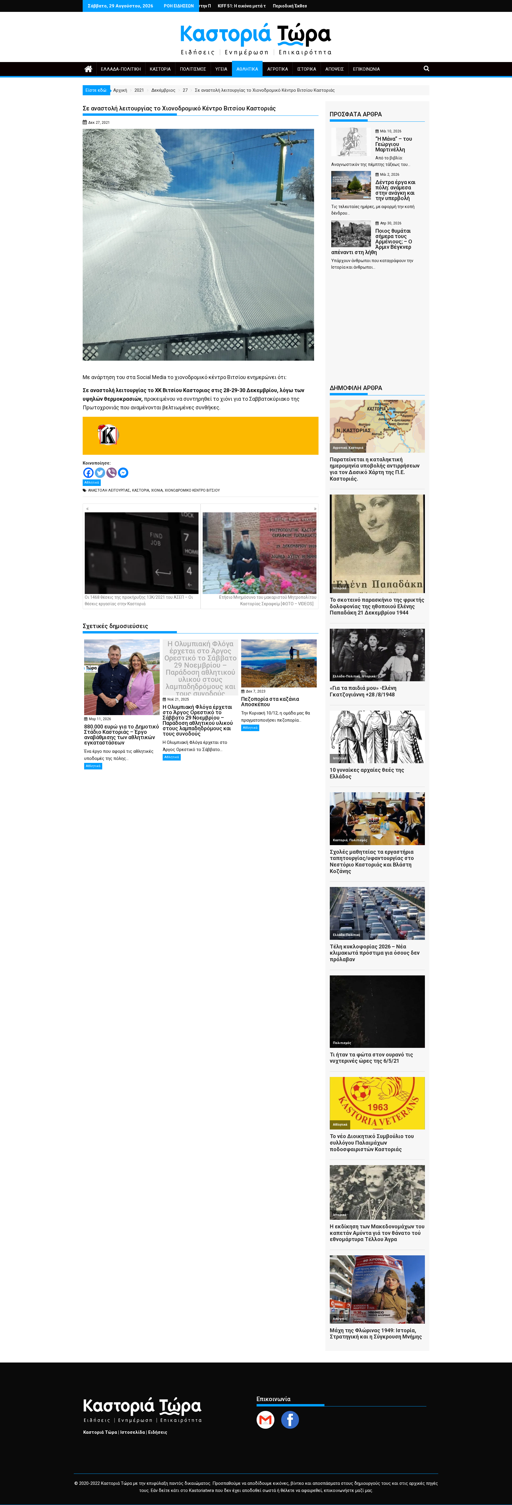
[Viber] (111, 473)
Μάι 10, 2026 (390, 131)
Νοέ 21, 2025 (178, 699)
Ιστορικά (306, 69)
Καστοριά (160, 69)
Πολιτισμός (193, 69)
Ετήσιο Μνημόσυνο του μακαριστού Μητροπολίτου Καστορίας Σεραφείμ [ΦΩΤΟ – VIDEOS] (267, 600)
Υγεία (221, 69)
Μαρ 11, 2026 (100, 719)
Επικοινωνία (366, 69)
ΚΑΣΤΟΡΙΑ (140, 490)
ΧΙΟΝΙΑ (157, 490)
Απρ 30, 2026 (390, 223)
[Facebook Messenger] (123, 473)
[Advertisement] (377, 330)
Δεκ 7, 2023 (255, 691)
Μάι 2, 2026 (389, 174)
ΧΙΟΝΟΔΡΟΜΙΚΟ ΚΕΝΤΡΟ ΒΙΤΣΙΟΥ (192, 490)
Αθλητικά (247, 69)
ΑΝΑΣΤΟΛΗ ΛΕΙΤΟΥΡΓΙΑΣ (109, 490)
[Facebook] (88, 473)
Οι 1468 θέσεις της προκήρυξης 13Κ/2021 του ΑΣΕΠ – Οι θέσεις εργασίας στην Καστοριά (139, 600)
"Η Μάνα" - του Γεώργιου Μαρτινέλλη (288, 6)
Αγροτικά (277, 69)
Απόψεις (334, 69)
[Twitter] (100, 473)
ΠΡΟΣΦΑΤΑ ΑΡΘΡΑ (356, 114)
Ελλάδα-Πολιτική (121, 69)
